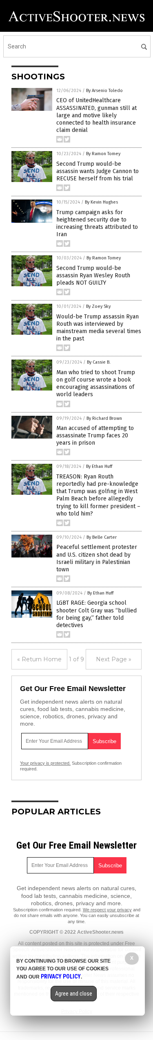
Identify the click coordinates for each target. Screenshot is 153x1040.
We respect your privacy (107, 909)
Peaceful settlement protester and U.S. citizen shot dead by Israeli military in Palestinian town (96, 558)
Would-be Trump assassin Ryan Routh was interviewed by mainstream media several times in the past (98, 327)
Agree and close (73, 993)
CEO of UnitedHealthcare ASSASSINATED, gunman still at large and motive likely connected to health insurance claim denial (96, 115)
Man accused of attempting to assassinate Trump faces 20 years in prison (95, 435)
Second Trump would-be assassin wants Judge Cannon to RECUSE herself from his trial (97, 171)
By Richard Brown (104, 418)
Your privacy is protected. (45, 763)
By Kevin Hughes (101, 202)
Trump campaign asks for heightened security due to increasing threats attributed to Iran (97, 223)
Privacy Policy (61, 976)
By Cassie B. (99, 362)
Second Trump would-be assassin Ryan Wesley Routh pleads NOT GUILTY (93, 275)
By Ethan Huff (99, 466)
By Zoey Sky (98, 306)
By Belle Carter (101, 537)
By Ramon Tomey (103, 153)
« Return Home (39, 659)
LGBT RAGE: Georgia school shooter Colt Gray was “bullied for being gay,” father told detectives (96, 614)
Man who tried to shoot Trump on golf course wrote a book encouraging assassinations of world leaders (95, 383)
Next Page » (113, 659)
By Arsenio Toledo (104, 90)
